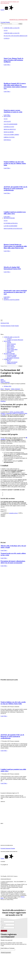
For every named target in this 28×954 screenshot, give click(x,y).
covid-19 (3, 807)
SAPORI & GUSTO (9, 126)
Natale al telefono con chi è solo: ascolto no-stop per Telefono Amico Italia (15, 163)
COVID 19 (6, 38)
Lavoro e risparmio (11, 356)
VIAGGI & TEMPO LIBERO (11, 134)
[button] (14, 334)
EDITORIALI (7, 139)
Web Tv (9, 360)
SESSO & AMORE (9, 132)
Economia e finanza (12, 355)
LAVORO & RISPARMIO (10, 226)
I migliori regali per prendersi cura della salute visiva (15, 212)
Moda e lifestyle (11, 346)
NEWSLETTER (5, 323)
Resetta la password (5, 952)
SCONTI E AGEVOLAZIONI (11, 299)
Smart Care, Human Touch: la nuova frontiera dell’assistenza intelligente (13, 60)
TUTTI (5, 30)
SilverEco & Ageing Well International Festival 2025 (12, 268)
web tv (2, 817)
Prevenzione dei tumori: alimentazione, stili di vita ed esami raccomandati (13, 562)
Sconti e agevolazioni (12, 362)
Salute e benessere (11, 344)
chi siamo (3, 826)
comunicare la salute (6, 804)
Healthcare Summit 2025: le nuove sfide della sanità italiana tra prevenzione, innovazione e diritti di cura (15, 86)
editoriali (3, 820)
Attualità (9, 342)
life (1, 815)
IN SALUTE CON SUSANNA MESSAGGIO (15, 35)
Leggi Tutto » (7, 64)
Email (2, 511)
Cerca (2, 23)
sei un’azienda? (4, 837)
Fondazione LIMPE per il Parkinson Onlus (16, 413)
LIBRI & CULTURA (9, 137)
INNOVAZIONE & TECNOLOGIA (13, 228)
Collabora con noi (11, 363)
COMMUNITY (8, 359)
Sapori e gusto (10, 345)
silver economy (4, 812)
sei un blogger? (4, 839)
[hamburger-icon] (1, 25)
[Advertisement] (14, 580)
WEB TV (6, 298)
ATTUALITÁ (7, 121)
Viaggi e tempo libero (12, 349)
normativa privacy (13, 513)
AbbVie (11, 412)
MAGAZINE (7, 116)
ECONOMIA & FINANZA (11, 223)
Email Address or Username (7, 948)
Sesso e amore (10, 348)
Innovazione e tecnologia (13, 357)
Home (2, 379)
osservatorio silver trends (7, 831)
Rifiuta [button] (9, 898)
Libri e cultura (10, 351)
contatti (2, 842)
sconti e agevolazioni (6, 829)
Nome (2, 509)
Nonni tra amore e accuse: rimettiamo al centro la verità (13, 111)
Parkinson (3, 401)
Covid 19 (9, 338)
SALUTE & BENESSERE (10, 124)
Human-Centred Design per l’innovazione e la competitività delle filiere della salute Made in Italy (15, 246)
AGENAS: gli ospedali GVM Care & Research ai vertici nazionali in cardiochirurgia (15, 188)
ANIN (3, 414)
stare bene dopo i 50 (5, 810)
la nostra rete (4, 834)
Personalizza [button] (14, 898)
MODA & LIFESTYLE (10, 129)
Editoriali (9, 352)
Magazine (3, 381)
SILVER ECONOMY (9, 218)
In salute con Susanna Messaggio (15, 339)
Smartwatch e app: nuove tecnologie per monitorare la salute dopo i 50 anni (15, 292)
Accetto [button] (6, 898)
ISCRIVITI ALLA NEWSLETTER (18, 19)
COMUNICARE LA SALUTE (11, 28)
